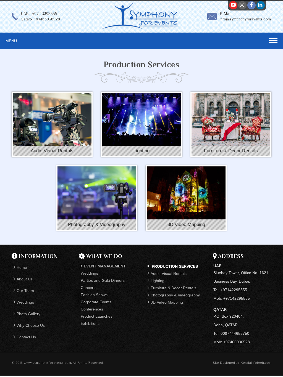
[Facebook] (251, 5)
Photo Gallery (28, 314)
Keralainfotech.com (255, 362)
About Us (25, 279)
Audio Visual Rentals (169, 273)
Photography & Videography (175, 295)
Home (22, 267)
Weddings (25, 302)
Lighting (157, 280)
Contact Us (26, 337)
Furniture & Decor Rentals (173, 288)
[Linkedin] (260, 5)
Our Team (25, 290)
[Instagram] (242, 5)
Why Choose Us (31, 325)
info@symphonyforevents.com (245, 19)
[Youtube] (233, 5)
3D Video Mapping (167, 302)
